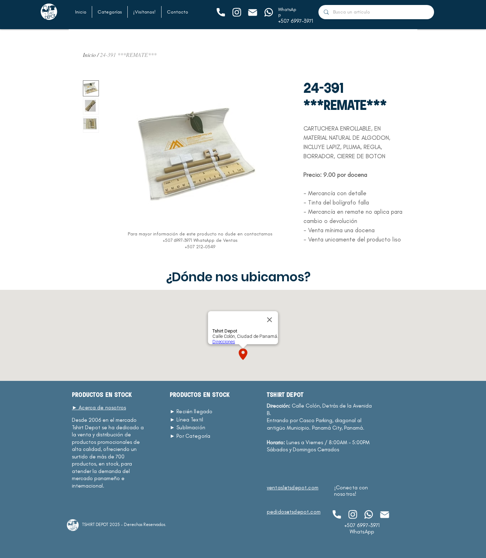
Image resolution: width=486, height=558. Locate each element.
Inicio (89, 54)
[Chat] (220, 12)
